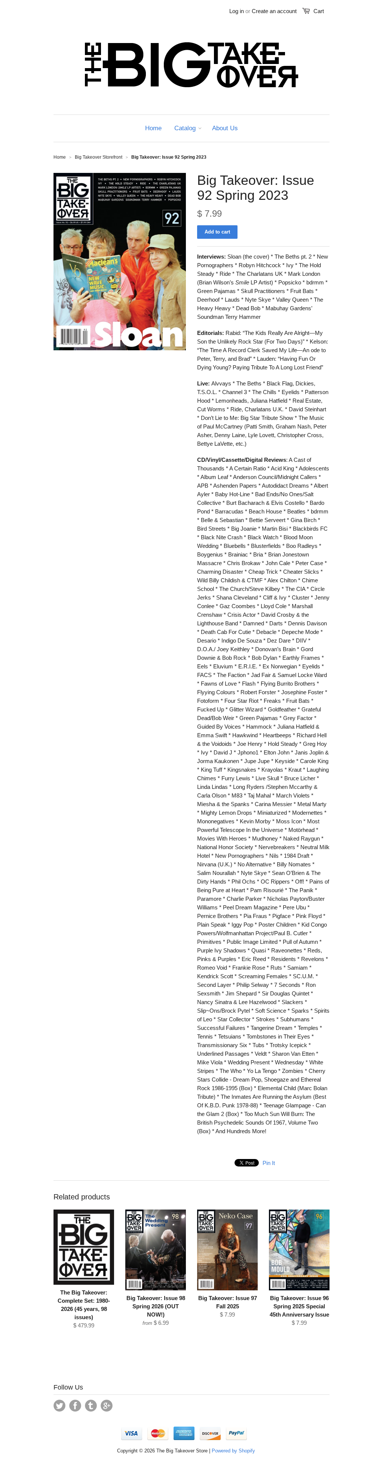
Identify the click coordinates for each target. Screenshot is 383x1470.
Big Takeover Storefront (98, 157)
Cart (318, 11)
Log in (236, 11)
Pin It (269, 1163)
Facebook (75, 1406)
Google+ (107, 1406)
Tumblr (91, 1406)
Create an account (274, 11)
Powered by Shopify (233, 1451)
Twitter (59, 1406)
